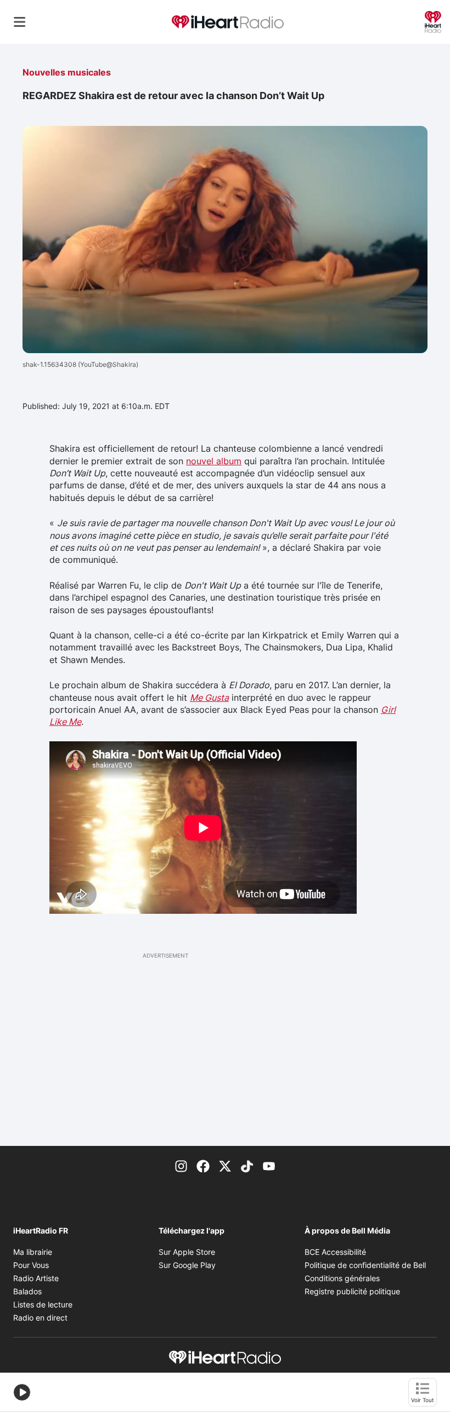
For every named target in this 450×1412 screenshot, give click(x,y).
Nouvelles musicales (66, 72)
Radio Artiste (36, 1278)
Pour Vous (31, 1265)
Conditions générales (342, 1278)
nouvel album (213, 461)
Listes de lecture (42, 1304)
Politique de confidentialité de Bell (365, 1265)
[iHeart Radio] (433, 20)
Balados (27, 1291)
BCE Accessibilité (335, 1252)
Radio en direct (40, 1317)
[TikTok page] (247, 1165)
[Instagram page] (181, 1165)
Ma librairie (32, 1252)
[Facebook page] (203, 1165)
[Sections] (20, 22)
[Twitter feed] (225, 1165)
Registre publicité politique (352, 1291)
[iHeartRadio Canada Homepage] (228, 22)
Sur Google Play (187, 1265)
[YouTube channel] (268, 1165)
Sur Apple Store (187, 1252)
